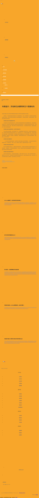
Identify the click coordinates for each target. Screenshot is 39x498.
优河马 (16, 497)
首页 (2, 99)
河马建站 (36, 494)
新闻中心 (4, 99)
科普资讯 (7, 99)
